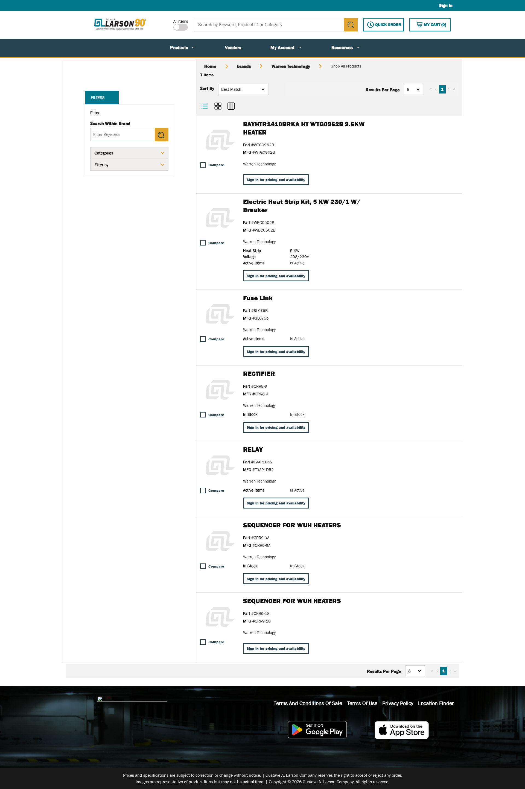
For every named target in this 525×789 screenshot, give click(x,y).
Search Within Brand (110, 123)
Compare (216, 165)
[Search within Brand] (161, 134)
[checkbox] (203, 165)
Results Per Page (383, 89)
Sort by (207, 88)
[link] (430, 89)
